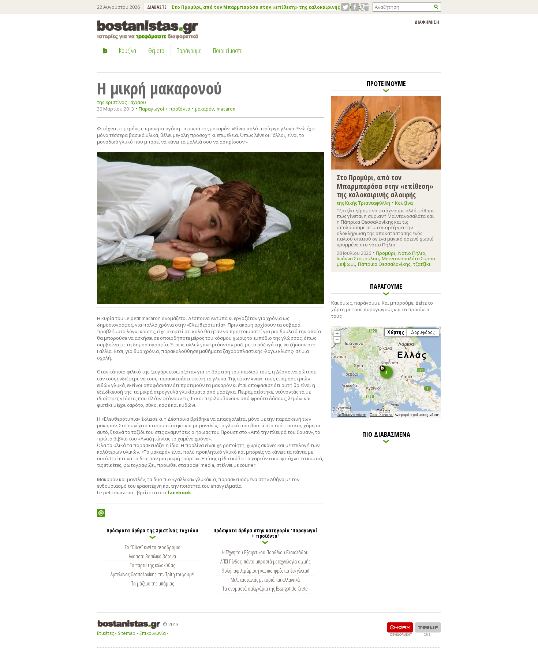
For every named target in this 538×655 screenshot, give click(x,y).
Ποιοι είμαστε (227, 50)
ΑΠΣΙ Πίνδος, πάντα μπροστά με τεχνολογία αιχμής (265, 561)
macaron (226, 109)
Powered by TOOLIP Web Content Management (428, 629)
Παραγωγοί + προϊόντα (164, 108)
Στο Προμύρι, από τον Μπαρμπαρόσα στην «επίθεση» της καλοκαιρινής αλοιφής (266, 7)
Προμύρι (385, 253)
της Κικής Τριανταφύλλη (363, 203)
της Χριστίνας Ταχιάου (121, 102)
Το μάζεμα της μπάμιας (152, 583)
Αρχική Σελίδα (105, 50)
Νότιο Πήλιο (411, 253)
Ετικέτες (105, 633)
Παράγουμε (188, 50)
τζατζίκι (421, 264)
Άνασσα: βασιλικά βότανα (152, 556)
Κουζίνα (404, 203)
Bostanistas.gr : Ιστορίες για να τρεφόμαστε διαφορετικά (147, 30)
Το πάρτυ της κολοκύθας (152, 565)
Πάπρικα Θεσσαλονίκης (384, 264)
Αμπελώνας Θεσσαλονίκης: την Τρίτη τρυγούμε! (152, 574)
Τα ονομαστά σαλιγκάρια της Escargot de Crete (265, 588)
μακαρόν (204, 109)
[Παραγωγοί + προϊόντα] (386, 416)
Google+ (364, 7)
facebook (179, 492)
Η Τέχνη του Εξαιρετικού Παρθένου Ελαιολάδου (265, 552)
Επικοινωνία (152, 633)
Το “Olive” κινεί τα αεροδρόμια (152, 547)
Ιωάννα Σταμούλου (358, 258)
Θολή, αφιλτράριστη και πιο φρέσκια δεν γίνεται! (265, 570)
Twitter (345, 7)
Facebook (355, 7)
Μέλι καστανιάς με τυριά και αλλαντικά (265, 579)
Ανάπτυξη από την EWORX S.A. (400, 629)
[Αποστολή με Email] (101, 513)
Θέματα (156, 50)
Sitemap (126, 633)
